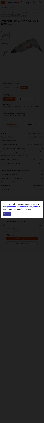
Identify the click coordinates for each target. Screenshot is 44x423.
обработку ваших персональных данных (22, 207)
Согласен (7, 214)
